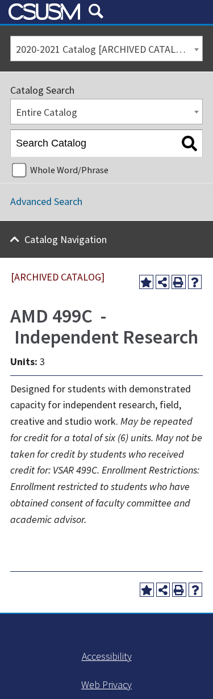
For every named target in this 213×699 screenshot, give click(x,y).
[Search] (189, 143)
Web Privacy (106, 684)
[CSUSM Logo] (44, 11)
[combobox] (106, 48)
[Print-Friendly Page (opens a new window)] (179, 282)
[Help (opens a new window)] (195, 282)
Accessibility (107, 656)
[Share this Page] (163, 282)
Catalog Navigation (65, 239)
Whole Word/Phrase (69, 169)
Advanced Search (46, 201)
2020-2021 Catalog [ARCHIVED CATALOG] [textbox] (104, 49)
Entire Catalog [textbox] (46, 112)
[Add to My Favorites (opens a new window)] (146, 282)
